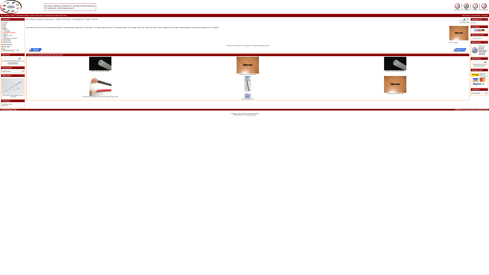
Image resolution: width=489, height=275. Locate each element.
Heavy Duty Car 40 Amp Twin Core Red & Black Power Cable (100, 96)
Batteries (6, 29)
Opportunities (7, 41)
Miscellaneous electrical (10, 38)
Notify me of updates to (483, 50)
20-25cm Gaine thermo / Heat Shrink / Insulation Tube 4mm (48, 15)
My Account (466, 15)
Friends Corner (7, 42)
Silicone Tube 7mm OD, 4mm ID (395, 71)
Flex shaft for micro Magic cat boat (13, 95)
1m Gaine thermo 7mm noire (395, 93)
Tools (5, 36)
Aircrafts (5, 22)
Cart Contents (476, 15)
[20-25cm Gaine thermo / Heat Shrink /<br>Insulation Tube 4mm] (459, 40)
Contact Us (5, 105)
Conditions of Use (7, 104)
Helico (4, 24)
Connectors (7, 31)
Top (2, 15)
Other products (477, 38)
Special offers (6, 46)
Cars (4, 27)
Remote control (8, 35)
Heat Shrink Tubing (22, 15)
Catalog (7, 15)
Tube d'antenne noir (248, 99)
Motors (6, 34)
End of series (7, 39)
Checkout (485, 15)
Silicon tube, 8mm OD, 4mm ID (100, 71)
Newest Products (7, 44)
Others (13, 15)
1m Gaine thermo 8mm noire (247, 74)
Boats (4, 25)
